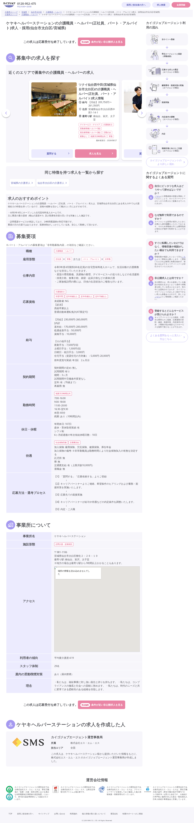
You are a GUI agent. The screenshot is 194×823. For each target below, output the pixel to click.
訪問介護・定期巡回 (64, 544)
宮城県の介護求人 (20, 183)
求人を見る (95, 153)
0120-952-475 (26, 4)
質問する (51, 153)
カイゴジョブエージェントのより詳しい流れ (166, 162)
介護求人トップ (11, 12)
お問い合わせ (59, 813)
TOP (10, 813)
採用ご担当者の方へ (136, 4)
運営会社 (114, 813)
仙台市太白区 (36, 12)
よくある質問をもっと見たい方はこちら (166, 337)
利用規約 (73, 813)
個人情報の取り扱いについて (94, 813)
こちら (157, 196)
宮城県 (24, 12)
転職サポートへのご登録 (133, 813)
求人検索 (161, 4)
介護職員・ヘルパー (54, 12)
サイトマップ (43, 813)
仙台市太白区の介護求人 (51, 183)
